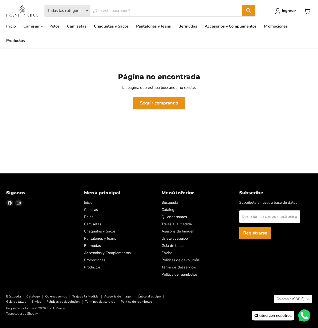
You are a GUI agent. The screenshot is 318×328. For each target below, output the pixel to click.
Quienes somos (174, 216)
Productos (15, 40)
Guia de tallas (172, 245)
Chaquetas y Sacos (111, 26)
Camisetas (76, 26)
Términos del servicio (178, 267)
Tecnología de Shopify (22, 313)
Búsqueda (169, 202)
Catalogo (168, 209)
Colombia (290, 298)
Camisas (31, 26)
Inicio (11, 26)
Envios (166, 252)
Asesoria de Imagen (178, 231)
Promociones (276, 26)
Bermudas (187, 26)
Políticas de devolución (180, 260)
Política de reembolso (179, 274)
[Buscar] (248, 10)
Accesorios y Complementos (231, 26)
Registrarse (255, 233)
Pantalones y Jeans (153, 26)
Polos (54, 26)
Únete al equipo (174, 238)
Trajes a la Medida (176, 224)
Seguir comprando (159, 103)
